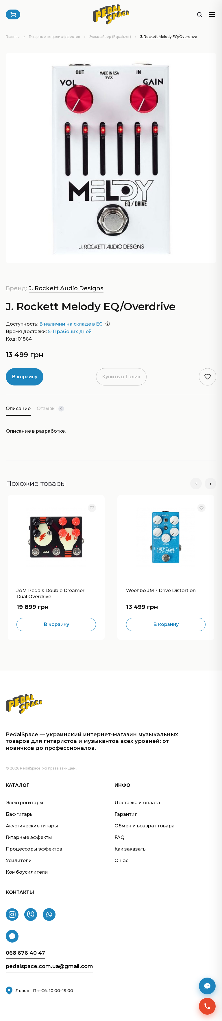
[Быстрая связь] (207, 1006)
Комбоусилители (27, 872)
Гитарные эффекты (29, 837)
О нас (121, 860)
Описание (18, 408)
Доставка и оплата (137, 802)
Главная (13, 36)
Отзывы (49, 408)
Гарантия (126, 814)
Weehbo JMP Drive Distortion (161, 590)
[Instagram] (12, 914)
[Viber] (30, 914)
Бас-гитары (20, 814)
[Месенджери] (207, 986)
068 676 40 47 (25, 953)
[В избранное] (92, 508)
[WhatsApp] (49, 914)
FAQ (119, 837)
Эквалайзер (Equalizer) (110, 36)
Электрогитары (24, 802)
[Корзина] (13, 14)
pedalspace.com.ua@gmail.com (49, 966)
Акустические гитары (32, 826)
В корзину (24, 376)
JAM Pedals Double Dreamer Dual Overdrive (50, 593)
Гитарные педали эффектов (54, 36)
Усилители (19, 860)
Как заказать (130, 849)
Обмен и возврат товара (144, 826)
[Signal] (12, 936)
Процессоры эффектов (34, 849)
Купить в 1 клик (121, 376)
